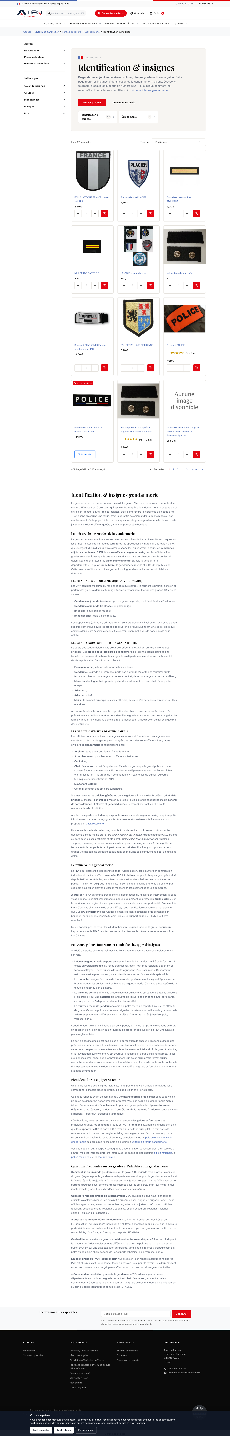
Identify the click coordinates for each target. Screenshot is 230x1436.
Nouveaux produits (33, 1355)
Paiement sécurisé (80, 1373)
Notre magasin (78, 1387)
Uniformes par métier (119, 23)
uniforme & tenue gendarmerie (149, 1141)
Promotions (29, 1350)
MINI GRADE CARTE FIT (86, 273)
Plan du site (76, 1382)
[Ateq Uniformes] (29, 13)
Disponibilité (32, 99)
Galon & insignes (34, 86)
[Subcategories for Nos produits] (63, 50)
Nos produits (53, 23)
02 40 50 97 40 (177, 1368)
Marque (29, 106)
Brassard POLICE (176, 345)
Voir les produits (92, 102)
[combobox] (66, 13)
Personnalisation (34, 57)
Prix (26, 113)
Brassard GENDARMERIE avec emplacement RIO (90, 347)
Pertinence (161, 142)
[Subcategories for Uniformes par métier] (63, 63)
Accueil (29, 44)
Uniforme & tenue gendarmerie (149, 90)
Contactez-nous (79, 1378)
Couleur (29, 92)
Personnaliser (86, 1430)
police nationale (163, 1152)
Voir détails (85, 454)
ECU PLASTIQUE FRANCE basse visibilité (91, 199)
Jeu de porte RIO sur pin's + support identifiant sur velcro (136, 429)
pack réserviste (95, 823)
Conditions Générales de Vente (87, 1360)
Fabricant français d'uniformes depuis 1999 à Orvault (90, 1366)
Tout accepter (41, 1430)
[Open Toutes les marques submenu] (100, 23)
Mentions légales (79, 1355)
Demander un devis (123, 102)
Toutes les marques (83, 23)
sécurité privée (106, 1157)
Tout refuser (64, 1430)
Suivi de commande (127, 1350)
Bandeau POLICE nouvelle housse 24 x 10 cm (88, 429)
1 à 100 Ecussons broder (134, 273)
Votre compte (125, 1342)
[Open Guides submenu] (186, 23)
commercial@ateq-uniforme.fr (184, 1372)
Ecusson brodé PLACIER (133, 197)
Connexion (122, 1355)
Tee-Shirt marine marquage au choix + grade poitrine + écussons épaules (183, 431)
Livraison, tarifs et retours (84, 1350)
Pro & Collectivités (156, 23)
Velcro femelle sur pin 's (179, 273)
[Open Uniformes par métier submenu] (137, 23)
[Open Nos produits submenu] (64, 23)
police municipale (81, 1157)
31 (187, 469)
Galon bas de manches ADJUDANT (179, 199)
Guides (179, 23)
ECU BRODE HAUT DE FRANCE (137, 345)
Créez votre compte (128, 1360)
